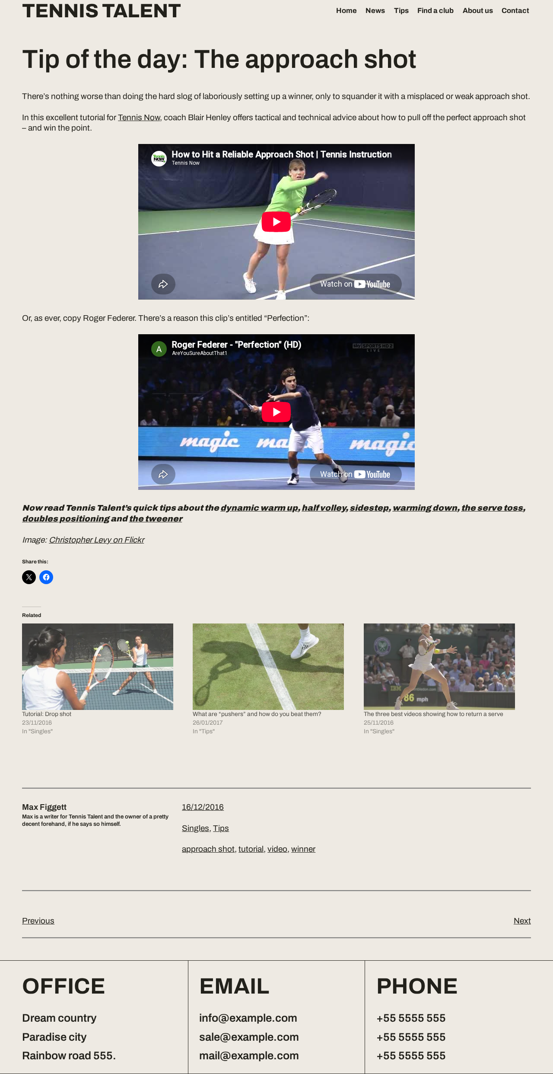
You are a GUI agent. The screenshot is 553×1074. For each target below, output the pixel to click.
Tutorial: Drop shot (46, 714)
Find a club (435, 10)
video (277, 848)
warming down (424, 507)
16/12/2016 (203, 807)
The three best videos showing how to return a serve (433, 714)
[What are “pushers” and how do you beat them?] (274, 666)
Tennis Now (139, 117)
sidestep (369, 507)
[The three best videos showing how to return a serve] (445, 666)
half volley (324, 507)
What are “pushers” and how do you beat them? (257, 714)
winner (303, 848)
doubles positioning (65, 518)
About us (478, 10)
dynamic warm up (259, 507)
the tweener (155, 518)
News (375, 10)
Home (346, 10)
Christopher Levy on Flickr (96, 539)
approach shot (208, 848)
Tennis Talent (101, 11)
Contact (515, 10)
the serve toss (492, 507)
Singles (195, 828)
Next (522, 920)
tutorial (251, 848)
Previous (38, 920)
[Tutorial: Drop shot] (103, 666)
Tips (401, 10)
